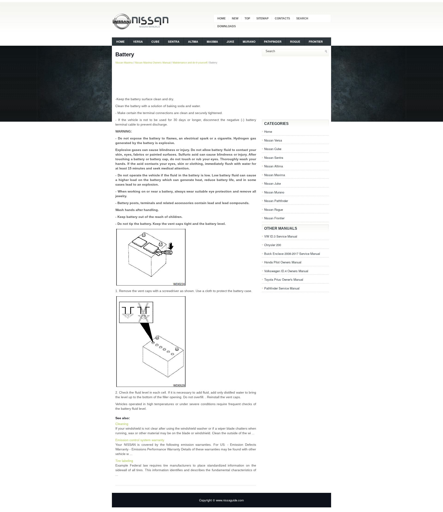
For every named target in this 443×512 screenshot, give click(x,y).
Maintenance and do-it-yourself (190, 62)
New (235, 18)
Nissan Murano (274, 192)
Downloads (226, 26)
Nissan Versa (273, 140)
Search (302, 18)
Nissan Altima (273, 166)
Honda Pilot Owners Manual (282, 262)
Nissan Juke (272, 183)
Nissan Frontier (274, 218)
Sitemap (262, 18)
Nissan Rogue (273, 209)
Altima (193, 41)
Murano (249, 41)
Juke (230, 41)
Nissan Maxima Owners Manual (153, 62)
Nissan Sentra (273, 157)
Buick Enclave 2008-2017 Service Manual (292, 253)
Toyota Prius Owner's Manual (283, 279)
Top (247, 18)
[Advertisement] (185, 80)
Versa (138, 41)
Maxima (212, 41)
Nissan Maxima (124, 62)
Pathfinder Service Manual (281, 288)
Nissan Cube (272, 149)
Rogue (295, 41)
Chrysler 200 (272, 245)
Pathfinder (272, 41)
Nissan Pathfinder (276, 201)
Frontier (316, 41)
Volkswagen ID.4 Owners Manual (286, 271)
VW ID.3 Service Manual (280, 236)
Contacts (282, 18)
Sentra (174, 41)
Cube (155, 41)
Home (221, 18)
